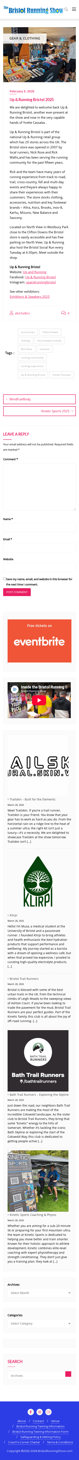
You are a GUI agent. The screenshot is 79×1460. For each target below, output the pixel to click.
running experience (32, 366)
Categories (15, 1315)
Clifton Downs (50, 332)
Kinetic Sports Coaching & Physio (33, 1215)
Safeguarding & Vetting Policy (40, 1437)
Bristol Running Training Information (40, 1426)
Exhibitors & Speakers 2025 (30, 296)
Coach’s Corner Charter (24, 1442)
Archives (14, 1285)
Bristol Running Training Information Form (40, 1431)
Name (8, 519)
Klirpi (13, 915)
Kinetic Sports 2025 (55, 411)
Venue (55, 1421)
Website (8, 559)
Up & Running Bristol (40, 277)
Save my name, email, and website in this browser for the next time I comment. (39, 581)
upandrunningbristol (41, 282)
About (21, 1421)
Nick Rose (26, 349)
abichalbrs (22, 313)
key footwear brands (49, 340)
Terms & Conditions (60, 1442)
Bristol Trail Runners (24, 979)
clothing (25, 340)
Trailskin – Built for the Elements (32, 799)
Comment (10, 459)
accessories (28, 332)
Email (7, 539)
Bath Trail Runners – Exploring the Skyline (39, 1095)
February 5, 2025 (22, 91)
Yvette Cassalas (61, 375)
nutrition (45, 349)
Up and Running (34, 272)
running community (32, 357)
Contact (38, 1421)
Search (15, 1362)
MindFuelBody (20, 399)
